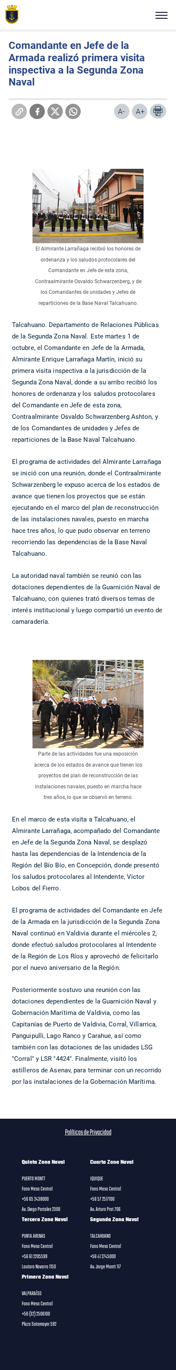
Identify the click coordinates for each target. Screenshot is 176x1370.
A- (121, 111)
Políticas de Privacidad (88, 1132)
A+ (140, 111)
